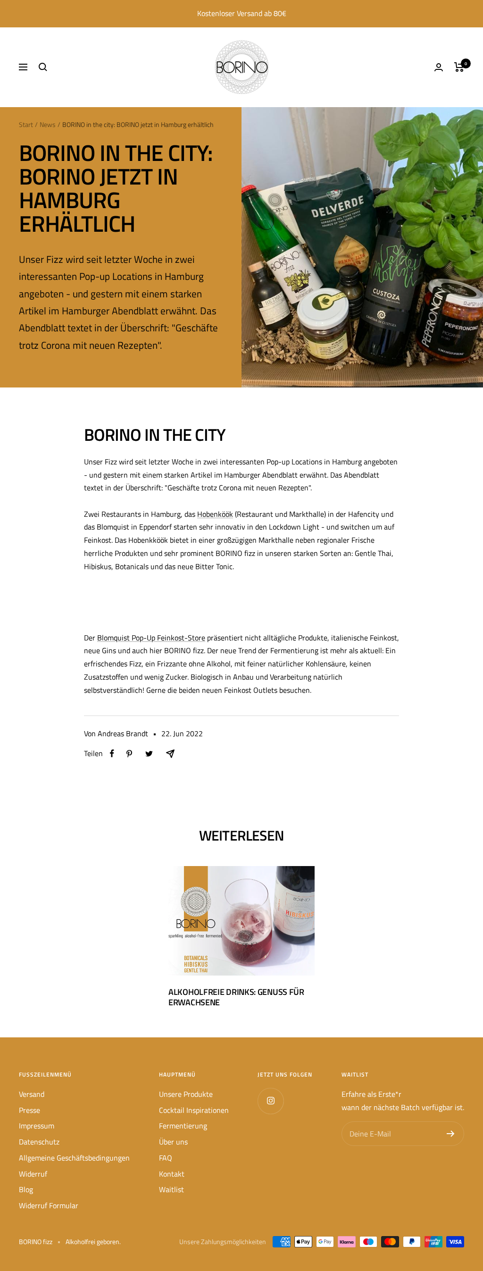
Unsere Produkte (186, 1094)
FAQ (165, 1157)
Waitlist (171, 1189)
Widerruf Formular (48, 1205)
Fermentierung (183, 1125)
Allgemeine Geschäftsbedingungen (74, 1157)
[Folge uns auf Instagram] (270, 1101)
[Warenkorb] (459, 67)
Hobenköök (215, 514)
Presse (29, 1110)
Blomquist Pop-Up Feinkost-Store (151, 637)
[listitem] (112, 753)
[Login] (438, 67)
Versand (31, 1094)
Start (26, 124)
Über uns (173, 1141)
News (48, 124)
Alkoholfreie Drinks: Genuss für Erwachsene (236, 997)
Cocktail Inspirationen (194, 1110)
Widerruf (33, 1173)
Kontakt (171, 1173)
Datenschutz (39, 1141)
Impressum (36, 1125)
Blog (26, 1189)
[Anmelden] (451, 1133)
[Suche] (43, 67)
